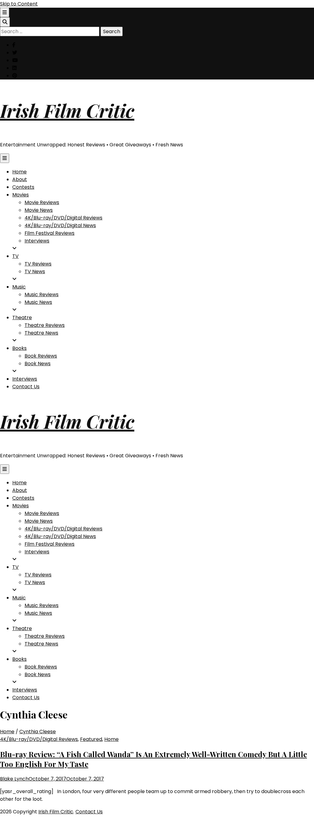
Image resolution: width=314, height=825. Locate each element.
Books (19, 348)
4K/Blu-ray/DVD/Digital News (60, 225)
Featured (91, 739)
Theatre (22, 317)
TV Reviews (38, 263)
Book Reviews (41, 355)
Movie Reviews (42, 202)
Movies (20, 194)
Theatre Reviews (45, 325)
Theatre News (41, 332)
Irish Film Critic (67, 110)
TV (15, 256)
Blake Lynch (14, 778)
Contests (23, 187)
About (19, 179)
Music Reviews (42, 294)
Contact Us (26, 386)
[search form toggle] (5, 22)
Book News (38, 363)
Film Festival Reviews (50, 233)
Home (19, 171)
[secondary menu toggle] (4, 12)
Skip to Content (19, 3)
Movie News (39, 210)
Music (19, 286)
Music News (38, 302)
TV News (35, 271)
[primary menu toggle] (4, 158)
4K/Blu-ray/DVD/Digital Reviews (63, 217)
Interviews (37, 240)
